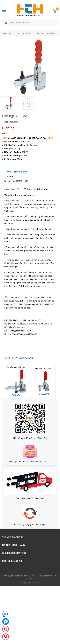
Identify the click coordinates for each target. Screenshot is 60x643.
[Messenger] (5, 621)
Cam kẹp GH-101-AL (16, 367)
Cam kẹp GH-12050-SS (44, 368)
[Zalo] (5, 614)
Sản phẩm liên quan (18, 357)
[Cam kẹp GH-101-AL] (16, 381)
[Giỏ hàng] (55, 11)
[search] (6, 23)
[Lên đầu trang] (55, 629)
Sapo (36, 583)
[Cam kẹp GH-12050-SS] (44, 381)
